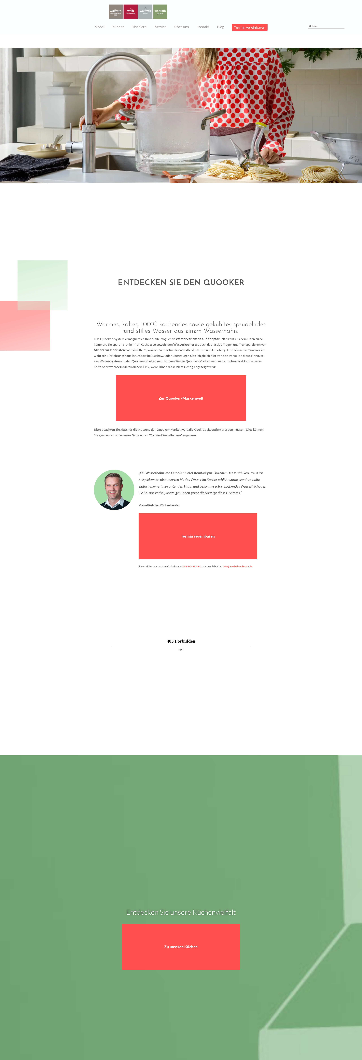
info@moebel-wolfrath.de (237, 566)
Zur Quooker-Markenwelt (181, 398)
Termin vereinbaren (198, 536)
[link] (99, 27)
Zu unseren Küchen (181, 946)
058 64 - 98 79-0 (192, 566)
